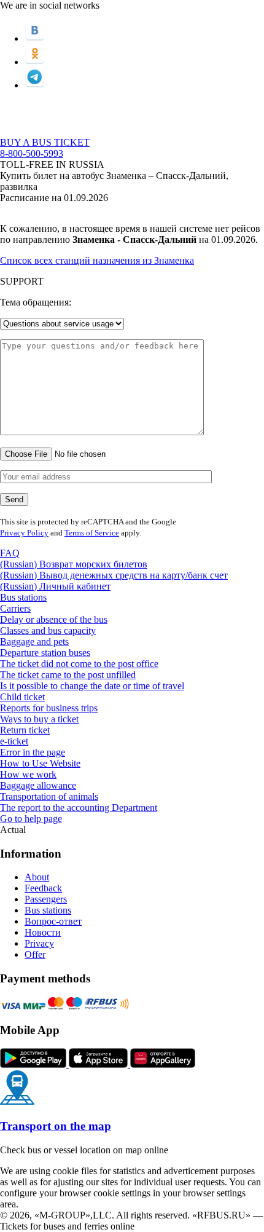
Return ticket (25, 730)
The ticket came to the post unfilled (68, 674)
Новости (43, 932)
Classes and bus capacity (48, 630)
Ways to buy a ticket (39, 719)
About (37, 877)
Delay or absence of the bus (53, 619)
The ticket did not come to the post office (79, 663)
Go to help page (31, 818)
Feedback (43, 888)
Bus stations (23, 597)
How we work (28, 774)
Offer (35, 954)
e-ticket (14, 741)
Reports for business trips (49, 708)
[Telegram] (35, 85)
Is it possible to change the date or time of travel (92, 686)
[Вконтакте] (35, 38)
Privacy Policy (24, 532)
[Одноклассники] (35, 62)
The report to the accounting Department (78, 807)
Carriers (15, 608)
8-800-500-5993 (31, 153)
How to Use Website (40, 763)
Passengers (46, 899)
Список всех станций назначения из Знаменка (97, 260)
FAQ (10, 553)
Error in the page (32, 752)
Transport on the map (55, 1125)
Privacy (39, 943)
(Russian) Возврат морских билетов (73, 564)
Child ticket (22, 697)
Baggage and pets (34, 641)
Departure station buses (45, 652)
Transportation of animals (49, 796)
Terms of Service (91, 532)
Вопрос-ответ (53, 921)
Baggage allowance (38, 785)
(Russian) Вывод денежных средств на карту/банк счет (114, 575)
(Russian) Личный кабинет (55, 586)
